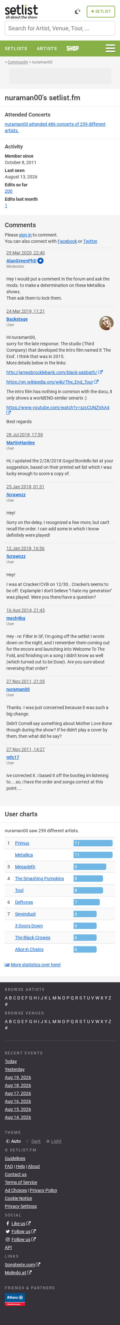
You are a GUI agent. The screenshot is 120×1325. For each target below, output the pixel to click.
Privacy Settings (21, 1206)
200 (8, 191)
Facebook (67, 241)
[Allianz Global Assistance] (15, 1299)
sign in (25, 234)
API (8, 1247)
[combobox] (60, 28)
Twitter (90, 241)
